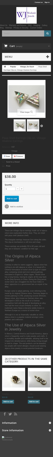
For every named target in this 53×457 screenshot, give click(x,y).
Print (8, 166)
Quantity (8, 185)
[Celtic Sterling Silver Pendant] (39, 379)
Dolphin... (6, 394)
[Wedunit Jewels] (26, 15)
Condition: (6, 151)
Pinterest (19, 156)
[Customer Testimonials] (9, 439)
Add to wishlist (16, 207)
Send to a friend (13, 162)
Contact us (39, 2)
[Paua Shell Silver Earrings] (20, 125)
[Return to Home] (4, 67)
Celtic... (31, 394)
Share (7, 156)
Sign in (47, 2)
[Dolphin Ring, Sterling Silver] (13, 379)
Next (41, 125)
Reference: (6, 147)
